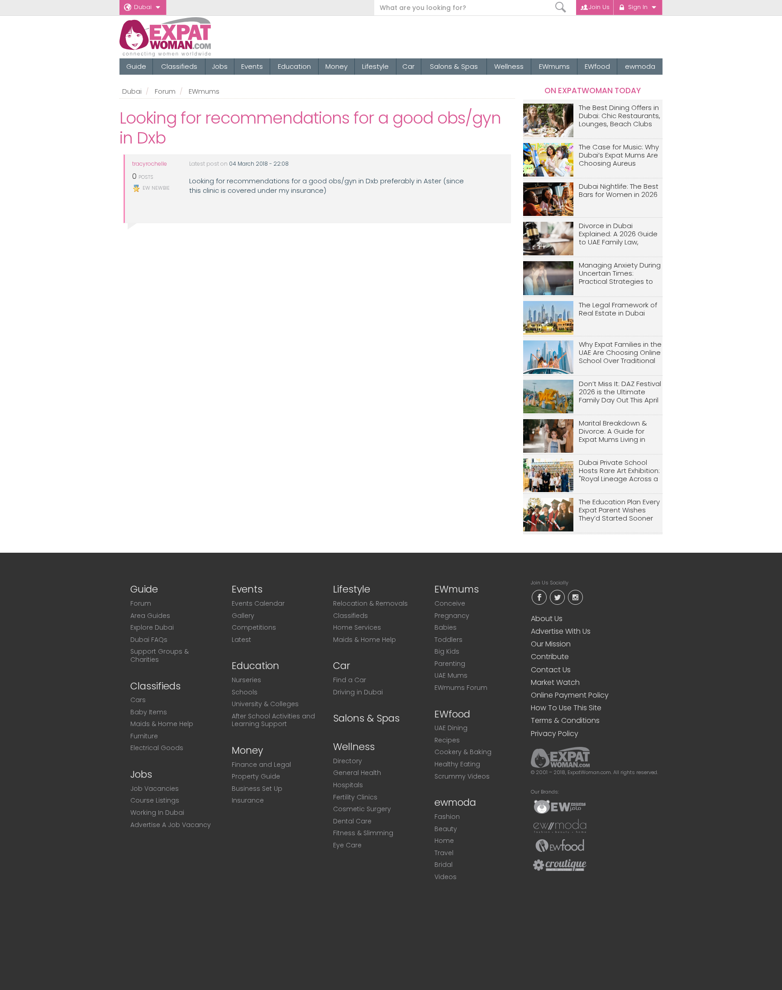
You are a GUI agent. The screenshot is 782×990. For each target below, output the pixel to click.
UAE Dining (450, 727)
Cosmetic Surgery (362, 808)
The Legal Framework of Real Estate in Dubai (618, 309)
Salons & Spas (454, 66)
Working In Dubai (157, 812)
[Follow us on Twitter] (557, 596)
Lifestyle (375, 66)
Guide (136, 66)
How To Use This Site (566, 708)
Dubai (142, 7)
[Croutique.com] (560, 864)
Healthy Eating (457, 764)
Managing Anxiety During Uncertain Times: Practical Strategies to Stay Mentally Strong (620, 273)
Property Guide (256, 776)
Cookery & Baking (462, 751)
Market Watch (555, 682)
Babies (445, 627)
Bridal (443, 864)
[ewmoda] (560, 825)
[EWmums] (560, 806)
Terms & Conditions (565, 720)
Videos (445, 876)
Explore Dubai (152, 627)
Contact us (551, 670)
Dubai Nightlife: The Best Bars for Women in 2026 (618, 190)
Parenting (449, 663)
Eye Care (347, 845)
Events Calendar (258, 603)
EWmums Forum (460, 687)
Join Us (599, 7)
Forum (165, 91)
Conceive (449, 603)
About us (547, 618)
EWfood (597, 66)
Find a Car (349, 679)
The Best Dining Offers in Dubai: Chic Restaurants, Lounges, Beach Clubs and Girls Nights (619, 116)
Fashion (447, 816)
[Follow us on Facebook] (539, 596)
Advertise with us (561, 631)
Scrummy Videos (462, 776)
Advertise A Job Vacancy (170, 824)
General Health (357, 772)
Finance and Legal (261, 764)
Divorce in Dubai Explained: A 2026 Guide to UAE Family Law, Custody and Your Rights (620, 234)
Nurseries (246, 679)
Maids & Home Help (161, 723)
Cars (138, 699)
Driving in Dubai (358, 692)
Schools (244, 692)
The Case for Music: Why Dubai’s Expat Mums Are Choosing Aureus (619, 155)
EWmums (554, 66)
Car (408, 66)
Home (444, 840)
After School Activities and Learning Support (273, 720)
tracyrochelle (149, 164)
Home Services (357, 627)
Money (336, 66)
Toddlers (448, 639)
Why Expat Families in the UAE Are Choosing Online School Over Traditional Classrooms (620, 352)
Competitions (254, 627)
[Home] (198, 37)
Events (252, 66)
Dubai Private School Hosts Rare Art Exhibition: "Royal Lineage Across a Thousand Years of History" (619, 471)
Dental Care (352, 821)
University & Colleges (265, 703)
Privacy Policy (554, 733)
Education (294, 66)
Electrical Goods (156, 747)
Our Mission (551, 644)
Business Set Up (257, 788)
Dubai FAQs (148, 639)
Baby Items (148, 712)
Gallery (243, 615)
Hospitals (348, 784)
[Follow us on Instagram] (575, 596)
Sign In (637, 7)
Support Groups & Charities (159, 655)
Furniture (144, 736)
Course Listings (154, 800)
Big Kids (446, 651)
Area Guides (150, 615)
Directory (347, 760)
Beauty (445, 828)
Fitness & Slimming (363, 832)
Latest (241, 639)
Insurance (248, 800)
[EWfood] (560, 845)
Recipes (447, 740)
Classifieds (179, 66)
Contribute (550, 656)
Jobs (220, 66)
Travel (443, 852)
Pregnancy (451, 615)
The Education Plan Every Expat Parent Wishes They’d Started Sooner (619, 510)
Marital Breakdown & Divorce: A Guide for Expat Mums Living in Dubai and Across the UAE (615, 431)
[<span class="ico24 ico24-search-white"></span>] (561, 7)
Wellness (509, 66)
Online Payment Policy (570, 695)
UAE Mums (450, 675)
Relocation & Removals (370, 603)
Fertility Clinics (355, 797)
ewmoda (640, 66)
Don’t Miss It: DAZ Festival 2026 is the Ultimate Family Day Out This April (620, 392)
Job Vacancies (154, 788)
